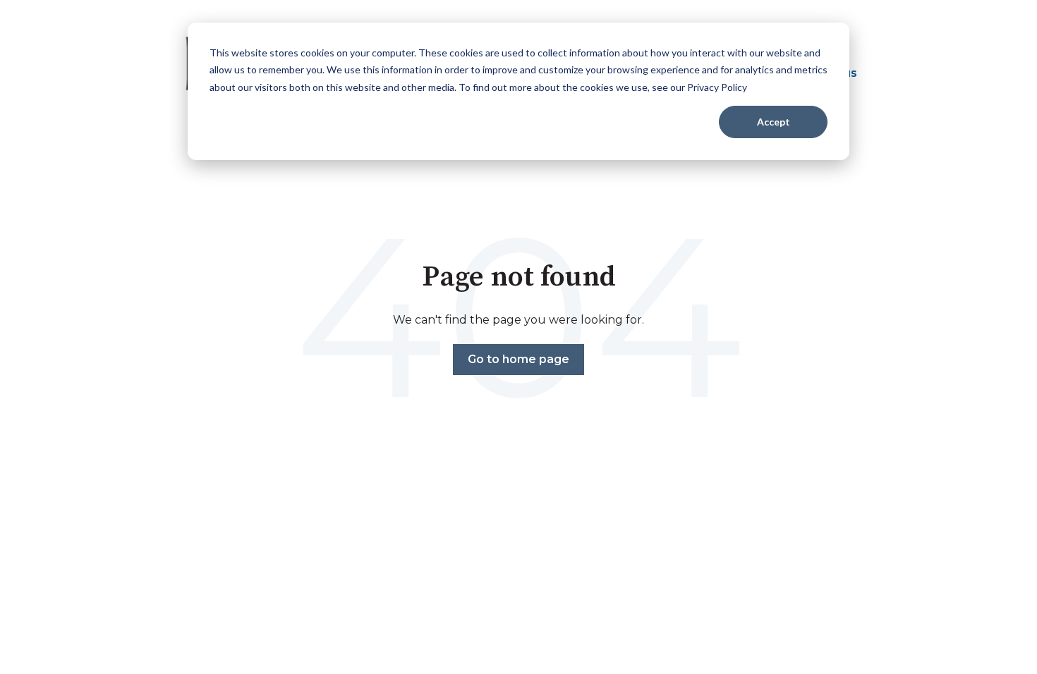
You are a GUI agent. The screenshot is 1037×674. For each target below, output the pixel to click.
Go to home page (518, 359)
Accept (773, 122)
